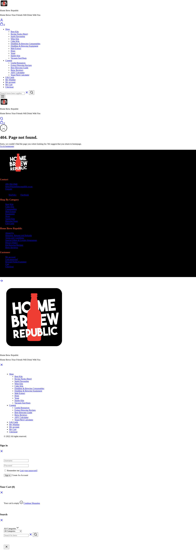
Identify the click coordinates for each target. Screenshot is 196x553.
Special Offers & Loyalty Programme (21, 240)
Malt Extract (16, 48)
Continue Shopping (31, 503)
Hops (13, 51)
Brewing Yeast (11, 221)
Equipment (10, 214)
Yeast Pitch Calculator (20, 75)
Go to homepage (7, 146)
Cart (7, 264)
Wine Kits (15, 39)
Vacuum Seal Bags (19, 58)
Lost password (11, 259)
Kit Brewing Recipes (14, 245)
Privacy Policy (11, 243)
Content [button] (8, 60)
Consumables (11, 209)
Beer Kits (15, 31)
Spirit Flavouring (18, 36)
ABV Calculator (18, 72)
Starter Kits (15, 56)
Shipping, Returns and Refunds (18, 235)
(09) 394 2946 (11, 184)
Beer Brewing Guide (19, 68)
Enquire (8, 189)
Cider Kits (15, 41)
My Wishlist (10, 80)
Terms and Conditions (14, 238)
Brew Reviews (17, 70)
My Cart (8, 84)
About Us (9, 233)
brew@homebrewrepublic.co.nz (18, 186)
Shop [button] (7, 29)
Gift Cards (9, 77)
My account (10, 82)
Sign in (7, 475)
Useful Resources (18, 63)
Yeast (13, 53)
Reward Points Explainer (15, 262)
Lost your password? (28, 470)
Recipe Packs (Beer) (19, 34)
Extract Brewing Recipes (21, 65)
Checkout (9, 87)
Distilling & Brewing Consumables (25, 44)
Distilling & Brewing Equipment (24, 46)
